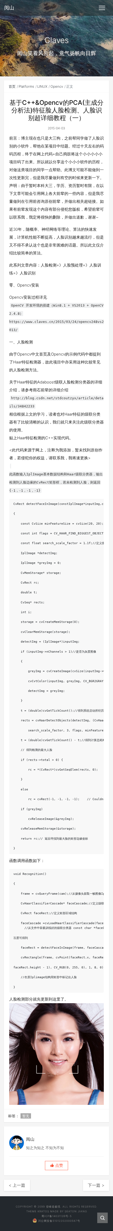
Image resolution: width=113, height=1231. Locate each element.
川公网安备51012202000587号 (59, 1220)
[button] (56, 1165)
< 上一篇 (17, 1185)
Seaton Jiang (76, 1211)
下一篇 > (96, 1185)
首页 (12, 86)
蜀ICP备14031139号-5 (57, 1216)
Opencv (56, 86)
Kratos (43, 1211)
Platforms (26, 86)
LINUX (42, 86)
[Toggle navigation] (102, 8)
